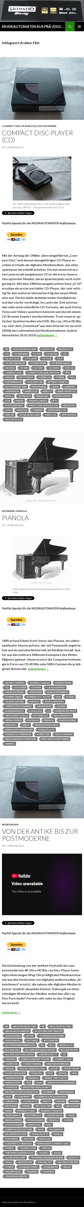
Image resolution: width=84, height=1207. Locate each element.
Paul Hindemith (63, 715)
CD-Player (31, 358)
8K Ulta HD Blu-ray (60, 1026)
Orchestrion (54, 1115)
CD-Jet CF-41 (12, 358)
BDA (51, 1045)
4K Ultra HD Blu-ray (24, 349)
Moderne (8, 511)
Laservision (12, 391)
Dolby (54, 1068)
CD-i (65, 354)
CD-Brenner (21, 354)
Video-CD (50, 414)
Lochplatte (30, 1101)
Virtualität (45, 1162)
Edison (62, 1073)
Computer (11, 1064)
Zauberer (48, 1171)
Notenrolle (40, 715)
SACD (41, 1129)
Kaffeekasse (39, 386)
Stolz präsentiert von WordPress (19, 1202)
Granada (33, 1078)
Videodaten (25, 1162)
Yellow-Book (13, 419)
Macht (47, 1101)
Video (8, 1162)
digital (9, 1068)
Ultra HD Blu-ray (30, 414)
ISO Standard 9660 (16, 386)
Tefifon (45, 1148)
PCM (7, 400)
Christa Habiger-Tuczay (35, 1059)
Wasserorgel (13, 1171)
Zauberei (32, 1171)
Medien (26, 1106)
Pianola (21, 511)
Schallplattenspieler (18, 734)
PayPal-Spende (62, 396)
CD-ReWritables (61, 363)
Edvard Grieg (13, 697)
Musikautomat (26, 1110)
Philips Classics (38, 400)
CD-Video (53, 368)
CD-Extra (51, 354)
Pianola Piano (67, 720)
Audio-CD (47, 349)
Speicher (29, 1139)
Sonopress (11, 1139)
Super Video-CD (57, 410)
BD (42, 1045)
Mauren (75, 1101)
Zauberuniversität (16, 1176)
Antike (30, 1035)
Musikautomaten (51, 1110)
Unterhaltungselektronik (47, 1157)
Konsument (23, 1096)
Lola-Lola (35, 711)
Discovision (26, 377)
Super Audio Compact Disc (53, 1143)
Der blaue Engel (14, 692)
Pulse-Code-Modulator (43, 405)
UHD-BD (9, 414)
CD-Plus (47, 358)
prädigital (34, 1124)
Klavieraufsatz (14, 711)
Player (68, 1120)
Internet (49, 1092)
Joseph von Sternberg (18, 706)
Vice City (74, 1157)
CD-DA (37, 354)
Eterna (60, 377)
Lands (55, 386)
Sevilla (58, 1134)
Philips (19, 400)
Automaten (51, 1040)
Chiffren (10, 1059)
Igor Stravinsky (54, 701)
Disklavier (35, 692)
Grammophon (13, 1078)
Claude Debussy (55, 687)
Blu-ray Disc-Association (40, 1049)
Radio (25, 725)
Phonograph (35, 1120)
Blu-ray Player (69, 1049)
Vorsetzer (43, 734)
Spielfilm (22, 410)
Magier (60, 1101)
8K (43, 1026)
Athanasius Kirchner (51, 1035)
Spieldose (45, 1139)
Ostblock (25, 396)
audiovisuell (13, 1040)
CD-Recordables (15, 363)
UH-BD (57, 1153)
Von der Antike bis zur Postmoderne (40, 834)
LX (48, 711)
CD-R (60, 358)
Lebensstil (11, 1101)
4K (6, 349)
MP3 (58, 1106)
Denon (9, 377)
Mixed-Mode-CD (66, 391)
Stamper (38, 410)
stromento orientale (18, 1143)
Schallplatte (46, 729)
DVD (50, 1073)
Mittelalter (43, 1106)
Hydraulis (11, 1087)
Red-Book (69, 405)
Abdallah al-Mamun (17, 1031)
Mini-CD (47, 391)
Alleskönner (13, 1035)
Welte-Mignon (63, 734)
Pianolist (11, 725)
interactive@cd (57, 382)
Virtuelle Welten (67, 1162)
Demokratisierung (58, 1064)
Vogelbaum (51, 1167)
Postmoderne (46, 126)
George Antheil (14, 701)
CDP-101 (69, 368)
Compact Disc (13, 372)
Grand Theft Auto (55, 1078)
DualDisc (36, 1073)
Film (72, 377)
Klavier (61, 706)
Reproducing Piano (46, 725)
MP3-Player (72, 1106)
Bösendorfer (63, 682)
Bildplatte (65, 349)
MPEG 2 (9, 396)
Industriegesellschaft (36, 1087)
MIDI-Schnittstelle (16, 715)
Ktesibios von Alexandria (51, 1096)
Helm (39, 1082)
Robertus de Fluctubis (18, 1129)
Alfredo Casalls (40, 682)
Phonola (32, 720)
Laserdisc (70, 386)
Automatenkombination (20, 1045)
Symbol (9, 1148)
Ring (49, 1124)
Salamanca (56, 1129)
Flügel (70, 697)
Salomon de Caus (15, 1134)
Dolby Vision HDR (15, 1073)
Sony (8, 410)
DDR (67, 372)
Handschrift (13, 1082)
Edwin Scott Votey (38, 697)
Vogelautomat (28, 1167)
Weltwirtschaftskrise (55, 739)
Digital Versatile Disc (32, 1068)
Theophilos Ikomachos (19, 1153)
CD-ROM (10, 368)
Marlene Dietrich (65, 711)
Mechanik (11, 1106)
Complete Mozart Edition (43, 372)
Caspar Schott (48, 1054)
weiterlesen (47, 335)
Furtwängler (13, 382)
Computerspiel (32, 1064)
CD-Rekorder (38, 363)
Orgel (71, 1115)
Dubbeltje (44, 377)
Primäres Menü (79, 26)
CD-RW (24, 368)
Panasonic (42, 396)
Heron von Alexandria (61, 1082)
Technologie (28, 1148)
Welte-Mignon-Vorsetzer (20, 739)
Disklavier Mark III (57, 692)
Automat (32, 1040)
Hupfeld (34, 701)
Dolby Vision (71, 1068)
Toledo (43, 1153)
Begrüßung (10, 824)
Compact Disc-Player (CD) (19, 126)
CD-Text (38, 368)
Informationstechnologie (21, 1092)
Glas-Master (34, 382)
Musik (8, 1110)
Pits (55, 400)
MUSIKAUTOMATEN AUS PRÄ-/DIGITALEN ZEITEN (33, 26)
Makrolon (31, 391)
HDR (28, 1082)
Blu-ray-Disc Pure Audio (19, 1054)
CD (7, 354)
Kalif (8, 1096)
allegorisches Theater (48, 1031)
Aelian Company (14, 682)
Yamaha (10, 743)
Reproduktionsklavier (19, 729)
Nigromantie (13, 1115)
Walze (67, 1167)
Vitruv (9, 1167)
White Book (69, 414)
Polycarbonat (14, 405)
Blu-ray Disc (12, 1049)
